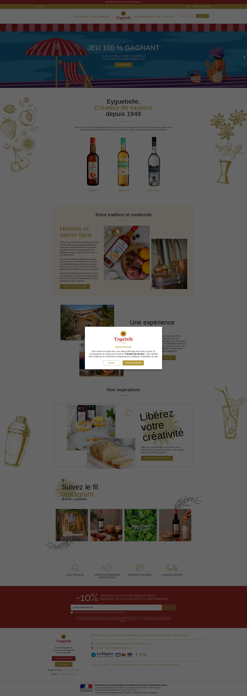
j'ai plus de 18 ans (133, 363)
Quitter (111, 363)
